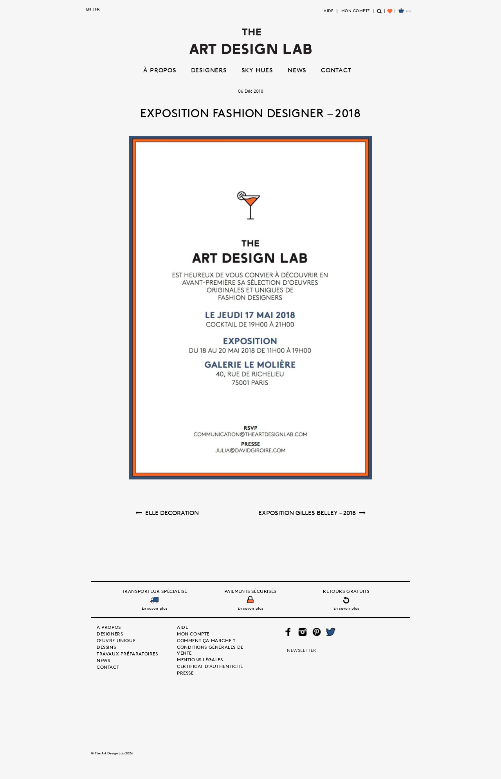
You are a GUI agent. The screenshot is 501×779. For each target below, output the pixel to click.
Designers (209, 70)
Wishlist (390, 14)
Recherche (379, 14)
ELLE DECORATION (172, 513)
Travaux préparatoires (127, 654)
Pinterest (316, 632)
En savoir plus (155, 608)
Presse (185, 673)
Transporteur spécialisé (154, 591)
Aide (328, 10)
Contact (336, 70)
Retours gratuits (346, 591)
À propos (159, 70)
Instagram (302, 632)
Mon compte (355, 10)
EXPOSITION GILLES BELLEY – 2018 (307, 513)
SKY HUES (257, 70)
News (297, 70)
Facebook (288, 632)
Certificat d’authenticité (210, 666)
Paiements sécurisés (250, 591)
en (88, 9)
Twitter (330, 632)
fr (97, 9)
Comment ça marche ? (206, 640)
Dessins (106, 647)
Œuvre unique (116, 640)
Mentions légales (200, 659)
